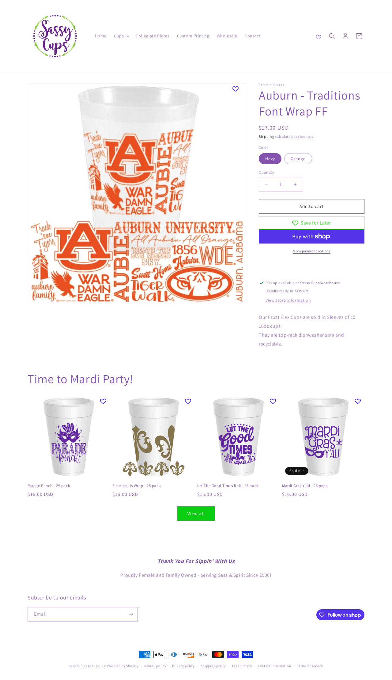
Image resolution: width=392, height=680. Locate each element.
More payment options (311, 251)
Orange (298, 158)
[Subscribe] (131, 614)
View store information (288, 300)
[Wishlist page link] (318, 36)
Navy (270, 158)
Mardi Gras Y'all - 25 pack (305, 485)
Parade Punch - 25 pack (49, 485)
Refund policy (155, 666)
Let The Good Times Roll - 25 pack (227, 485)
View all (196, 513)
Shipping (266, 136)
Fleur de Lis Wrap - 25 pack (136, 485)
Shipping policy (213, 666)
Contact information (274, 666)
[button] (121, 35)
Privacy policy (183, 666)
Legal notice (242, 666)
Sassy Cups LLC (93, 666)
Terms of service (310, 666)
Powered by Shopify (122, 666)
